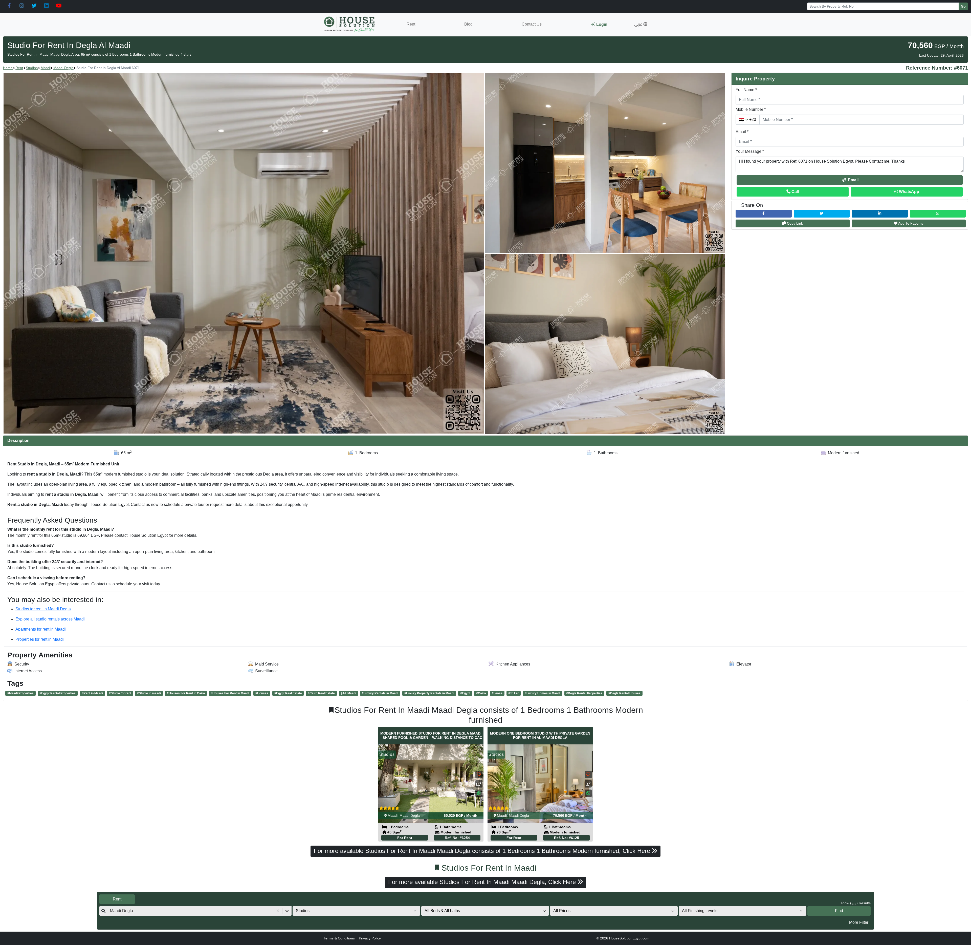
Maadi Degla (63, 68)
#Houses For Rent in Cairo (186, 693)
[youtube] (59, 6)
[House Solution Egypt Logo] (350, 24)
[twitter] (34, 6)
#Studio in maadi (149, 693)
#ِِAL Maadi (348, 693)
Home (8, 68)
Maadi (46, 68)
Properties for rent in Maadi (39, 639)
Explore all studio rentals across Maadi (50, 619)
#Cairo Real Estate (321, 693)
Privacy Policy (370, 938)
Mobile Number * (751, 109)
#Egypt (465, 693)
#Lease (497, 693)
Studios (32, 68)
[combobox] (110, 911)
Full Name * (746, 90)
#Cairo (481, 693)
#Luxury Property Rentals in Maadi (429, 693)
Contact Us (532, 24)
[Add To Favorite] (478, 774)
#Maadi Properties (20, 693)
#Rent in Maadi (92, 693)
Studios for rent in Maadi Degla (43, 609)
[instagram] (21, 6)
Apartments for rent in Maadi (40, 629)
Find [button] (839, 911)
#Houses (261, 693)
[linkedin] (46, 6)
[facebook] (9, 6)
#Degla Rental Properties (584, 693)
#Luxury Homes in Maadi (542, 693)
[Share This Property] (478, 784)
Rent (411, 24)
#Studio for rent (120, 693)
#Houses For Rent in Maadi (230, 693)
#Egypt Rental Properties (57, 693)
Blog (468, 24)
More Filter (858, 922)
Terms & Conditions (339, 938)
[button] (640, 24)
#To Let (513, 693)
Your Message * (750, 151)
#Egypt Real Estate (288, 693)
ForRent (404, 838)
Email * (742, 132)
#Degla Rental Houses (624, 693)
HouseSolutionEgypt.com (629, 938)
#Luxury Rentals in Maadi (380, 693)
